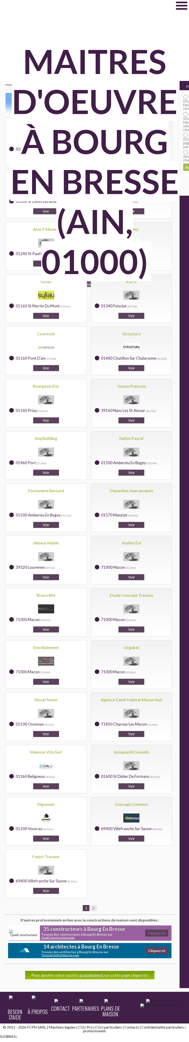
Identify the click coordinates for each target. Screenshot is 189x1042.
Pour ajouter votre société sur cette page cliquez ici (89, 975)
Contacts (131, 1027)
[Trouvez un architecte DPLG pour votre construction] (162, 1005)
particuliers (175, 1027)
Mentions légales (62, 1027)
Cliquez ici (156, 933)
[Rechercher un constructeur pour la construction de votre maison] (165, 1001)
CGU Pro (85, 1027)
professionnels (94, 1031)
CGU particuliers (108, 1027)
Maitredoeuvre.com (46, 6)
